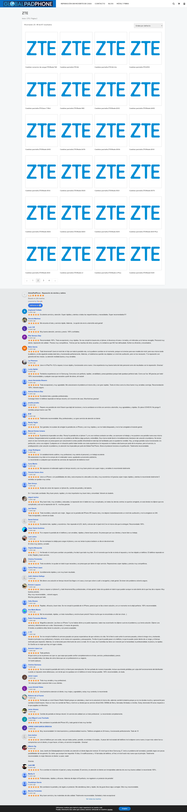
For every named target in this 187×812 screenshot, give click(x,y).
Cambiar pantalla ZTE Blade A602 (38, 232)
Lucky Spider (33, 369)
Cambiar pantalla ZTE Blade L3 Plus (108, 273)
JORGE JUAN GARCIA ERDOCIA (40, 726)
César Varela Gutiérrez (36, 528)
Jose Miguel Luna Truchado (38, 718)
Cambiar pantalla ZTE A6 (69, 67)
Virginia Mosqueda (35, 548)
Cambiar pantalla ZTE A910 (139, 67)
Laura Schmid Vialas (35, 687)
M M (29, 414)
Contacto (100, 4)
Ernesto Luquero (34, 585)
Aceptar (124, 809)
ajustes (109, 810)
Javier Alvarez (33, 709)
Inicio (24, 19)
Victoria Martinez (34, 318)
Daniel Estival (33, 519)
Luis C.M (31, 327)
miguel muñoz (33, 497)
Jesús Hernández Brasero (37, 380)
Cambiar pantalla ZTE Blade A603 (72, 232)
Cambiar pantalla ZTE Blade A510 (141, 149)
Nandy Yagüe (33, 422)
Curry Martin (32, 464)
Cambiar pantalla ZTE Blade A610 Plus (143, 232)
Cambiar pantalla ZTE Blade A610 (107, 232)
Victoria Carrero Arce (35, 472)
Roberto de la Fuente (36, 695)
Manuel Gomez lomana (36, 431)
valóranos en (34, 305)
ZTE (28, 19)
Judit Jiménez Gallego (36, 576)
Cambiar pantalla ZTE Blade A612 (37, 273)
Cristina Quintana (34, 665)
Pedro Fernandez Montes (37, 618)
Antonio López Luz (35, 648)
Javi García (32, 508)
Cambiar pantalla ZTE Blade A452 (38, 149)
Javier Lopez (33, 676)
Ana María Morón (34, 610)
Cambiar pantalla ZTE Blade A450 (142, 108)
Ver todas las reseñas (93, 799)
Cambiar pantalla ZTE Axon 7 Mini (38, 108)
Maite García (32, 347)
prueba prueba (33, 403)
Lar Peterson (33, 360)
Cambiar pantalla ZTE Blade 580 (72, 108)
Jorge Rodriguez (34, 450)
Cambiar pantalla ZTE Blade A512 (37, 191)
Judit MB (31, 765)
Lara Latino (32, 537)
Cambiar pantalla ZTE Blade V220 (141, 273)
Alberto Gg (32, 746)
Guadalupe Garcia (34, 782)
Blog (110, 4)
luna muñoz (32, 735)
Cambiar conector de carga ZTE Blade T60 (41, 67)
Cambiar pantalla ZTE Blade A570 (142, 191)
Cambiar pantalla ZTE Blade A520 (72, 191)
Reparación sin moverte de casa (76, 4)
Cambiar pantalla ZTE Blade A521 (107, 191)
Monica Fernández (35, 791)
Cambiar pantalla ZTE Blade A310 (107, 108)
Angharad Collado (35, 310)
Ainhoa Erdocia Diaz (35, 391)
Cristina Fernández (35, 559)
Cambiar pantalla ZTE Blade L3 (71, 273)
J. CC (30, 632)
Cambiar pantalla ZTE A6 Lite (106, 67)
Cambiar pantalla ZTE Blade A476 (72, 149)
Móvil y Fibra (123, 4)
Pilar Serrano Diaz (34, 336)
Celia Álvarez (33, 601)
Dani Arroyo (32, 483)
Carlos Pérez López (35, 567)
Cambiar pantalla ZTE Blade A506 (107, 149)
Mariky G (31, 774)
